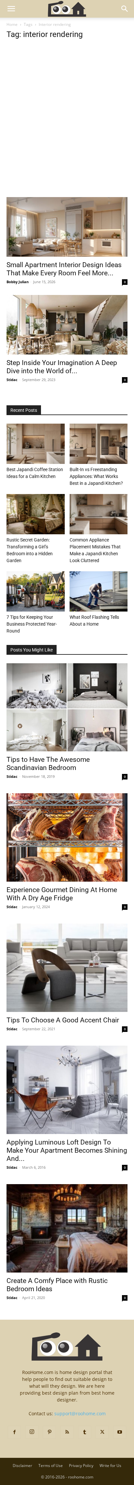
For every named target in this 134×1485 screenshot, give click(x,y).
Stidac (12, 379)
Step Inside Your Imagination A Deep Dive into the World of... (62, 367)
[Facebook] (14, 1432)
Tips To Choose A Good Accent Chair (63, 1020)
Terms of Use (50, 1465)
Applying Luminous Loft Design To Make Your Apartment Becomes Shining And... (67, 1150)
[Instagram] (31, 1432)
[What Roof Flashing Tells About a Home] (99, 591)
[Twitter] (102, 1432)
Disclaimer (22, 1465)
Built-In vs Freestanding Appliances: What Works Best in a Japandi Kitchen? (96, 476)
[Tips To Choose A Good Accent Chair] (67, 968)
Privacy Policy (81, 1465)
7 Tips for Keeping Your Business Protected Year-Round (32, 623)
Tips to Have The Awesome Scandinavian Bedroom (48, 764)
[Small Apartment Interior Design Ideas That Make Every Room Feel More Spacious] (67, 227)
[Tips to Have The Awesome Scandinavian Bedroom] (67, 707)
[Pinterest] (49, 1432)
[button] (11, 9)
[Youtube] (119, 1432)
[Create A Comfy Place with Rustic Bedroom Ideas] (67, 1228)
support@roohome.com (80, 1413)
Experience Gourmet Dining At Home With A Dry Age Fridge (62, 894)
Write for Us (110, 1465)
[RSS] (67, 1432)
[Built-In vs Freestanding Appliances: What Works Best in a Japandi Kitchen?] (99, 444)
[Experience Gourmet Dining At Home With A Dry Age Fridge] (67, 837)
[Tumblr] (84, 1432)
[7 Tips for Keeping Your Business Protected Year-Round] (36, 591)
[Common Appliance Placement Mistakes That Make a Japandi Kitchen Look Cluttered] (99, 514)
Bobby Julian (18, 281)
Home (12, 24)
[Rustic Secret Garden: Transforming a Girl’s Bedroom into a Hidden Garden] (36, 514)
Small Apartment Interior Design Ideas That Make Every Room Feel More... (64, 269)
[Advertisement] (67, 127)
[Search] (125, 9)
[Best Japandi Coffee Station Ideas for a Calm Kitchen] (36, 444)
